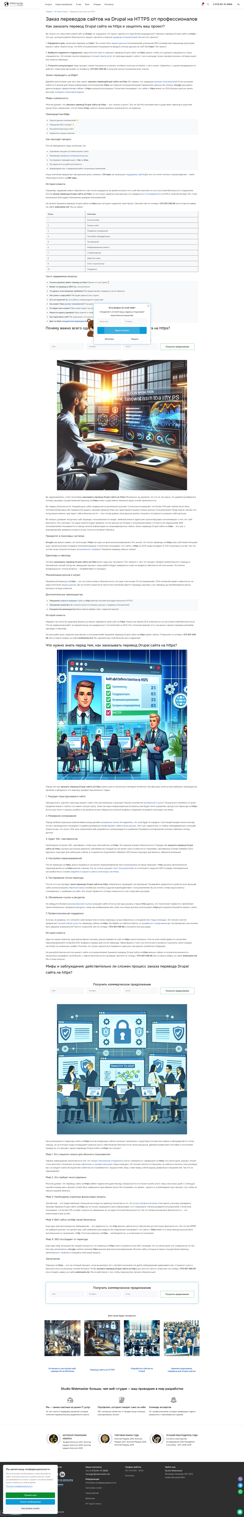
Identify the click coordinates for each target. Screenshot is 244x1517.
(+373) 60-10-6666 (222, 4)
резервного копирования (154, 923)
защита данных (119, 43)
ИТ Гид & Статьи (93, 1503)
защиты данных (69, 584)
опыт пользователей (123, 868)
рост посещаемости (151, 194)
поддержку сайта (134, 174)
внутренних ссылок (153, 802)
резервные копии (110, 822)
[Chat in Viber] (240, 1479)
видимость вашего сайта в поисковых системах (95, 871)
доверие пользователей (125, 37)
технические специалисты (111, 1160)
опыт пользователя (75, 304)
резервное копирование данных (74, 156)
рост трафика (62, 1252)
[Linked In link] (62, 1474)
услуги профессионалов (145, 1203)
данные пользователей (165, 81)
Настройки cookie (94, 1488)
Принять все (30, 1495)
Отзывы (97, 4)
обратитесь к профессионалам (96, 1164)
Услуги (48, 4)
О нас (78, 4)
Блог (87, 4)
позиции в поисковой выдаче (69, 92)
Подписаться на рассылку (59, 1480)
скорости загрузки (68, 600)
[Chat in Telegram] (239, 1485)
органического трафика (88, 549)
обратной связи (76, 887)
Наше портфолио (63, 4)
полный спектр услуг (102, 56)
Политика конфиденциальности (101, 1482)
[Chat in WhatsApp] (240, 1492)
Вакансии (90, 1498)
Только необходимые (30, 1501)
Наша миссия (92, 1493)
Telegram (135, 339)
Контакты (108, 4)
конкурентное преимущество (74, 321)
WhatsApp (109, 339)
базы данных (130, 825)
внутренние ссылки (82, 903)
